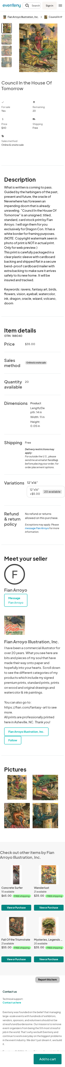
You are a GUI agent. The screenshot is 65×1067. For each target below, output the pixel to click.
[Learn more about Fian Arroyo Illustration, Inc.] (14, 625)
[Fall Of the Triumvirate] (16, 939)
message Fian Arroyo (37, 528)
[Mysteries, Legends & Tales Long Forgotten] (49, 939)
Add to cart (47, 1059)
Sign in (49, 5)
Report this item (47, 979)
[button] (32, 5)
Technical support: (13, 1000)
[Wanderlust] (49, 888)
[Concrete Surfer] (16, 888)
